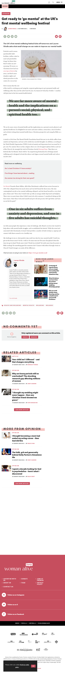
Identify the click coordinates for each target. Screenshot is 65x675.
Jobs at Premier (40, 579)
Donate (24, 579)
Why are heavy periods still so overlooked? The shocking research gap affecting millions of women (26, 377)
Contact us (8, 586)
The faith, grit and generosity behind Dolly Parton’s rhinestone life (27, 455)
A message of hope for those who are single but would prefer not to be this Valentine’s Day (54, 270)
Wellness (49, 305)
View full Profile (13, 298)
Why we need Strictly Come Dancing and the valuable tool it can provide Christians (54, 295)
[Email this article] (15, 36)
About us (7, 583)
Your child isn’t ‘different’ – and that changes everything (26, 360)
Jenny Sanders (32, 383)
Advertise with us (9, 579)
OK (33, 666)
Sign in (42, 33)
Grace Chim (31, 443)
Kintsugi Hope (43, 149)
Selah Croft (31, 476)
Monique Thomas (33, 364)
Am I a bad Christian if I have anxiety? (18, 168)
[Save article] (60, 36)
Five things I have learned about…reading (19, 173)
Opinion (6, 13)
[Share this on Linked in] (12, 36)
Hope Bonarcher (32, 402)
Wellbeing (40, 305)
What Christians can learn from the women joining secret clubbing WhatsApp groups (54, 282)
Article (15, 356)
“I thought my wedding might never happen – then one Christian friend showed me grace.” (25, 396)
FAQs (23, 583)
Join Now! (5, 6)
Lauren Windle (12, 28)
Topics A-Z (24, 623)
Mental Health (28, 305)
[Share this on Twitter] (8, 36)
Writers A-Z (32, 623)
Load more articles (22, 409)
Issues (17, 623)
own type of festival (9, 71)
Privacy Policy (40, 583)
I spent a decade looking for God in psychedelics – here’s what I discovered (26, 471)
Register (34, 337)
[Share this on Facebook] (4, 36)
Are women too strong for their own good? (19, 178)
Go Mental (6, 186)
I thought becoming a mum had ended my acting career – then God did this (26, 438)
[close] (61, 33)
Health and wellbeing (12, 305)
